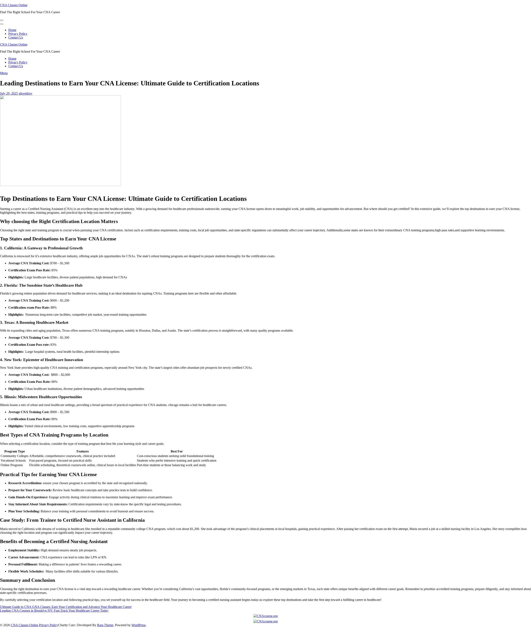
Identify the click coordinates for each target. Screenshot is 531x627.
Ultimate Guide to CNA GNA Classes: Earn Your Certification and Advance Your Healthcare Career (66, 607)
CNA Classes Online (13, 5)
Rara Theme (105, 625)
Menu (4, 73)
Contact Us (15, 37)
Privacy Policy (17, 33)
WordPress (139, 625)
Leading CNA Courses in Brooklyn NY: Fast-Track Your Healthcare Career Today (54, 610)
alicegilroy (25, 93)
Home (12, 30)
